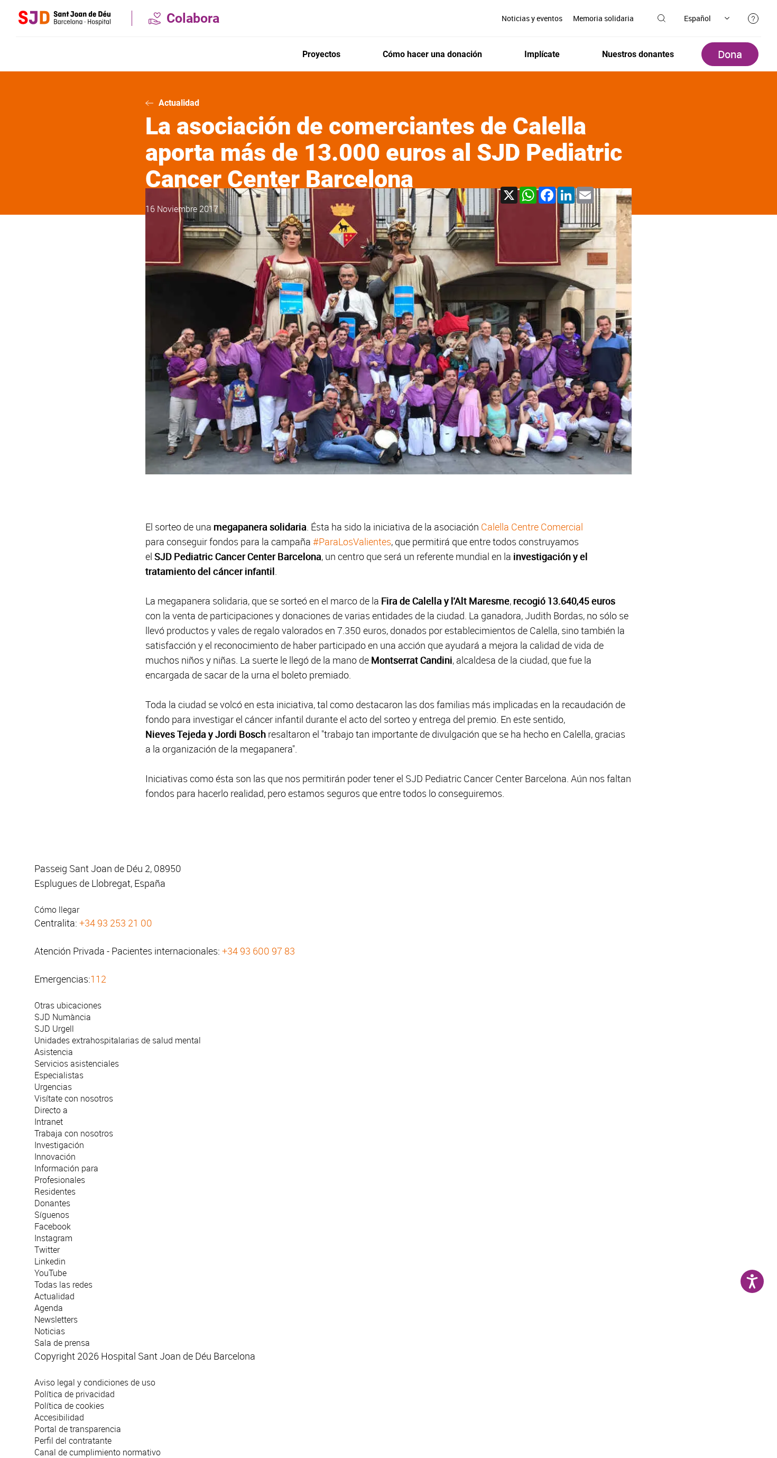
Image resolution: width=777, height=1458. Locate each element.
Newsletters (56, 1319)
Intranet (48, 1121)
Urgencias (53, 1087)
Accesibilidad (59, 1417)
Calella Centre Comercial (532, 526)
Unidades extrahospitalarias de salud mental (117, 1040)
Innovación (55, 1156)
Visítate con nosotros (73, 1098)
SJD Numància (62, 1017)
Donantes (52, 1203)
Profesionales (59, 1180)
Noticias (49, 1331)
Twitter (47, 1249)
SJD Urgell (54, 1028)
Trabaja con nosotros (73, 1133)
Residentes (55, 1191)
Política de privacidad (74, 1394)
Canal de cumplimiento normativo (97, 1452)
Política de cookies (69, 1405)
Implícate (542, 54)
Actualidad (179, 103)
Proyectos (321, 54)
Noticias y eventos (532, 18)
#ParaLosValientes (352, 541)
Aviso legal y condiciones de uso (94, 1382)
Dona (730, 54)
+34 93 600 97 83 (258, 951)
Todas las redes (63, 1284)
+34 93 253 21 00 (115, 922)
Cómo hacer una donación (432, 54)
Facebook (52, 1226)
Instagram (53, 1238)
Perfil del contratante (73, 1440)
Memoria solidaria (603, 18)
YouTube (50, 1273)
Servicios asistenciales (76, 1063)
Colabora (192, 18)
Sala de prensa (62, 1343)
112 (98, 979)
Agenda (48, 1308)
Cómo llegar (56, 909)
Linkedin (50, 1261)
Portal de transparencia (77, 1429)
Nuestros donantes (638, 54)
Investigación (59, 1145)
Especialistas (59, 1075)
